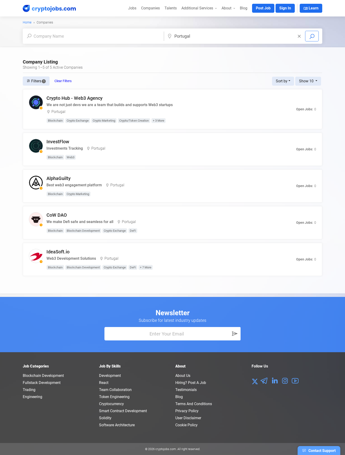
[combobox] (238, 36)
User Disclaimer (188, 418)
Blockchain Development (83, 230)
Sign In (285, 8)
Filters (37, 81)
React (103, 382)
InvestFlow (57, 141)
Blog (243, 8)
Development (110, 375)
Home (27, 22)
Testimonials (186, 389)
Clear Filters (63, 81)
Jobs (132, 8)
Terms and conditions (193, 404)
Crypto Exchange (78, 120)
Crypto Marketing (104, 120)
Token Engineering (114, 397)
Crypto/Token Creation (134, 120)
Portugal (58, 111)
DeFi (133, 230)
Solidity (105, 418)
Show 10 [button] (306, 81)
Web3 (70, 157)
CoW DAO (56, 215)
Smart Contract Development (123, 411)
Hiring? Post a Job (190, 382)
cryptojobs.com (165, 449)
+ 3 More (158, 120)
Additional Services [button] (197, 8)
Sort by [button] (282, 81)
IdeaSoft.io (57, 252)
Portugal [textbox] (182, 36)
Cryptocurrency (111, 404)
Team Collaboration (115, 389)
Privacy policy (187, 411)
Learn (310, 8)
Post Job (263, 8)
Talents (171, 8)
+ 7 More (145, 267)
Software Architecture (117, 425)
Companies (150, 8)
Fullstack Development (42, 382)
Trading (29, 389)
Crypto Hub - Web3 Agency (74, 98)
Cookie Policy (186, 425)
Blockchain (55, 120)
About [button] (227, 8)
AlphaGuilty (58, 178)
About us (182, 375)
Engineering (32, 397)
